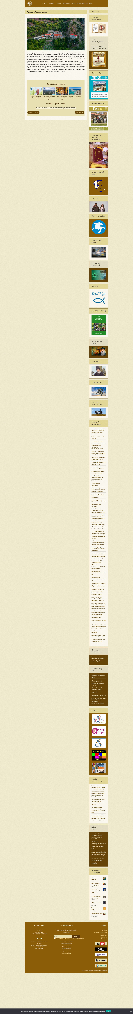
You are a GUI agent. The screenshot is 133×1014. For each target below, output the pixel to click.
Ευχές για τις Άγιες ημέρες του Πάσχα (98, 676)
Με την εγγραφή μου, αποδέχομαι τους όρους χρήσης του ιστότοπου (69, 938)
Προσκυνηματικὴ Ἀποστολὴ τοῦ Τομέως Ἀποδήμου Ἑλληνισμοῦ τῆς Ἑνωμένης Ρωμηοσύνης (98, 861)
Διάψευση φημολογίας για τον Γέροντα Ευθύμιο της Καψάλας (99, 501)
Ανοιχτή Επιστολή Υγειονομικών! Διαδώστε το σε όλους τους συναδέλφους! (98, 489)
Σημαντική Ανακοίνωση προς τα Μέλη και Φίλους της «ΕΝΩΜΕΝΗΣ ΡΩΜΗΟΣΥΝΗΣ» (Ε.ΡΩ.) (99, 446)
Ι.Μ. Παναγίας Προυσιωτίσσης (55, 107)
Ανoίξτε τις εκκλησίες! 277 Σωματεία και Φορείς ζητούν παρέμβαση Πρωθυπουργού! (98, 542)
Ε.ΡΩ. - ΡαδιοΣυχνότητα (97, 41)
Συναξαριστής (104, 933)
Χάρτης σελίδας (103, 935)
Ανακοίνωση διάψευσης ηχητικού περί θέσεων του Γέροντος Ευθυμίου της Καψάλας (97, 478)
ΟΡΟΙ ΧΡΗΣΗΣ (89, 3)
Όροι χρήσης (104, 938)
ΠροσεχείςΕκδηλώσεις (96, 651)
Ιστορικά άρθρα (97, 382)
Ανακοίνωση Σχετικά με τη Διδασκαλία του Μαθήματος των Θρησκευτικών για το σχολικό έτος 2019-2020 (98, 592)
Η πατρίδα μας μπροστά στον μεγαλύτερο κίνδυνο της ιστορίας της (98, 641)
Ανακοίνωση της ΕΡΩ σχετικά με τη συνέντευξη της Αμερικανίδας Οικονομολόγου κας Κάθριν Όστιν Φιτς (98, 517)
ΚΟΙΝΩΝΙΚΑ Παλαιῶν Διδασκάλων (96, 137)
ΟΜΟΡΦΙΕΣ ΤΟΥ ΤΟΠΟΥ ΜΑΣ (69, 15)
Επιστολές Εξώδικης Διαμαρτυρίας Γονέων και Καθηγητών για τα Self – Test (98, 510)
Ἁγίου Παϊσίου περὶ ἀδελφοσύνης (96, 631)
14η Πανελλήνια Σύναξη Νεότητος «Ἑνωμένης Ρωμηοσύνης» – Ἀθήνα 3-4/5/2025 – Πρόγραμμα (97, 690)
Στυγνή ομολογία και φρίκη (98, 528)
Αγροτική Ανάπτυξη (99, 311)
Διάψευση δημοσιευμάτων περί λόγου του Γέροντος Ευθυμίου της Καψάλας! (98, 548)
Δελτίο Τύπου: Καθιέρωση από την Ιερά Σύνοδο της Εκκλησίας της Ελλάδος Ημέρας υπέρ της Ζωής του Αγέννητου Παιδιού (99, 606)
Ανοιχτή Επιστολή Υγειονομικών (96, 484)
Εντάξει (108, 1011)
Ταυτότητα (104, 930)
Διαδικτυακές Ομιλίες (96, 242)
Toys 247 (95, 286)
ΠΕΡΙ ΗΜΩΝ (51, 3)
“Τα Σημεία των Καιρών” (97, 441)
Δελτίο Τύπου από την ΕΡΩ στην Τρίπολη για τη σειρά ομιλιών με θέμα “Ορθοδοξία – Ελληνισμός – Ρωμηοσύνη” (98, 817)
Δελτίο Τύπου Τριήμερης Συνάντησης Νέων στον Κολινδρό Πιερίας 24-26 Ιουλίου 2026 (97, 836)
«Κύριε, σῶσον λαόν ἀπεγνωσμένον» (96, 505)
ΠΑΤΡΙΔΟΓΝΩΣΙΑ (81, 15)
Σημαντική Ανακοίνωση (96, 18)
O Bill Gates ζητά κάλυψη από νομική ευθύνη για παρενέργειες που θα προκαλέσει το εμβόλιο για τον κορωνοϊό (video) (99, 555)
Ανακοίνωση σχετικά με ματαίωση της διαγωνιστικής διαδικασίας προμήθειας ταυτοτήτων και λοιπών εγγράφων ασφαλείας (98, 614)
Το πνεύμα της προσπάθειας (100, 932)
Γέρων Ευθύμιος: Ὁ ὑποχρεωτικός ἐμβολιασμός (98, 467)
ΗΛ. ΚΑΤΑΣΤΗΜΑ (81, 3)
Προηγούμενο (34, 112)
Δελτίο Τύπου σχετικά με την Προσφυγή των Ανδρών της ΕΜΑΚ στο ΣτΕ (98, 495)
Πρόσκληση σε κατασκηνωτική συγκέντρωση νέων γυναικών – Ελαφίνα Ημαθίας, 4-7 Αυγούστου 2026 (98, 659)
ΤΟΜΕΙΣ (73, 3)
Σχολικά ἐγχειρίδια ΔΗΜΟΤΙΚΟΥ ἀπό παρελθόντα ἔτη (99, 579)
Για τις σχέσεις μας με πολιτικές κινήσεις (99, 621)
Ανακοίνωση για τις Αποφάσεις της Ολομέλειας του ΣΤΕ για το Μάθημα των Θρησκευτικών (99, 585)
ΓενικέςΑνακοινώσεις (97, 780)
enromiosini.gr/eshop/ (66, 953)
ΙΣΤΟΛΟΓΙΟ (58, 3)
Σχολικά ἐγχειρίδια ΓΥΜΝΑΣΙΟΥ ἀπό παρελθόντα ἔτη (99, 573)
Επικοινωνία (104, 937)
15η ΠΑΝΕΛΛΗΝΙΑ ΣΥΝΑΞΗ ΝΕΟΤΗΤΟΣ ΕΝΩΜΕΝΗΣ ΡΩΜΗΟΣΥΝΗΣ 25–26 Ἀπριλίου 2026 (99, 431)
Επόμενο (79, 112)
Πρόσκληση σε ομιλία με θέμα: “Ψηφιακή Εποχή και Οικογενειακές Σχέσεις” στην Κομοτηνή (98, 802)
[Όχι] (131, 1011)
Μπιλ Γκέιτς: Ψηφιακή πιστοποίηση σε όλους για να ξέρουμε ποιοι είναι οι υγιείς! (98, 524)
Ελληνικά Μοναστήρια (42, 107)
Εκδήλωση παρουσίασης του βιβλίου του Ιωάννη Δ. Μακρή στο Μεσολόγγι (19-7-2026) (98, 787)
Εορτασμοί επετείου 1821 (97, 403)
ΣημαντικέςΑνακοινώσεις (97, 423)
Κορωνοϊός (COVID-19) (96, 265)
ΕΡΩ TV (95, 199)
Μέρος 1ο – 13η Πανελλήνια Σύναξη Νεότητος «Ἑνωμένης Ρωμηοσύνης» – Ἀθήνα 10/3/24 (99, 453)
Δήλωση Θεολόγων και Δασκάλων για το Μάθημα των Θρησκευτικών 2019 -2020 (98, 599)
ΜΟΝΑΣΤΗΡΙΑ (58, 15)
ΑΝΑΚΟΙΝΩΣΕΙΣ (66, 3)
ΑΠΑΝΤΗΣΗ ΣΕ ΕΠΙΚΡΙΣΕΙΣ (99, 695)
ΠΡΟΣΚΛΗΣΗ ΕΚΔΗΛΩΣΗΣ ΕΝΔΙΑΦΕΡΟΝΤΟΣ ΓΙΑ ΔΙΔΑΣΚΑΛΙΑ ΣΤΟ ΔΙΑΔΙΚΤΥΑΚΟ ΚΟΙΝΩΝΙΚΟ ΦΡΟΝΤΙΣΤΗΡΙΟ (98, 461)
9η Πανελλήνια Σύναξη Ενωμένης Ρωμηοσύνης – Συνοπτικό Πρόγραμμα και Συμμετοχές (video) (98, 682)
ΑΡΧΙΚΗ (45, 3)
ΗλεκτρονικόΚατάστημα (96, 871)
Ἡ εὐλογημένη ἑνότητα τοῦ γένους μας (98, 437)
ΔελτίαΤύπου (94, 828)
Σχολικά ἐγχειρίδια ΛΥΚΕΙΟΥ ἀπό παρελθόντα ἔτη (98, 567)
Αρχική (105, 928)
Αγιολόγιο (95, 362)
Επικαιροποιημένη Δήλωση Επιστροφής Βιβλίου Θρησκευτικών (98, 562)
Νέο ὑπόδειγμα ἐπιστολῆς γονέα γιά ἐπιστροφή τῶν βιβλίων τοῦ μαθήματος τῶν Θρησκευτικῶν (99, 626)
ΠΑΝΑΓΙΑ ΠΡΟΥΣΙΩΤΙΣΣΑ (70, 107)
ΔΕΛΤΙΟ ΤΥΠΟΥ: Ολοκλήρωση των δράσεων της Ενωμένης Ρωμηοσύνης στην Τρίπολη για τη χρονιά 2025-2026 (98, 845)
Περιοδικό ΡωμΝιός (99, 103)
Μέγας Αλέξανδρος (98, 216)
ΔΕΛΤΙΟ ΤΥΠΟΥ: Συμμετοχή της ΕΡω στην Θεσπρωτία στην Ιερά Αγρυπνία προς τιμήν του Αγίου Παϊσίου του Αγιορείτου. (99, 853)
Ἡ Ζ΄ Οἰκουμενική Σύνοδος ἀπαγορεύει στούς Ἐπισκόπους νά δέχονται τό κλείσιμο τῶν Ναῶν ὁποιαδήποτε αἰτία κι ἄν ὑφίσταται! (98, 535)
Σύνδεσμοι (95, 710)
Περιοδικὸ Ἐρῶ (97, 73)
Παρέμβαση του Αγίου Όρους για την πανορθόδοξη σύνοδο (98, 636)
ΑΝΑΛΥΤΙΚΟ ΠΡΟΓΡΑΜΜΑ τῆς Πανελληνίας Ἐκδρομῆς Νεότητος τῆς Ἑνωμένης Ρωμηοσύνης (98, 794)
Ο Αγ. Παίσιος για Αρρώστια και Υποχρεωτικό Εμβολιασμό (98, 472)
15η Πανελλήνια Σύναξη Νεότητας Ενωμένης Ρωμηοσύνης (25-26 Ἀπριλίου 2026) (98, 810)
